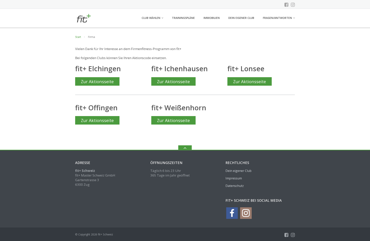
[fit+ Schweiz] (84, 18)
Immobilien (212, 18)
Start (78, 37)
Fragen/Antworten (277, 18)
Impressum (233, 178)
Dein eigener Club (241, 18)
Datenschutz (234, 186)
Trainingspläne (183, 18)
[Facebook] (286, 4)
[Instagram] (293, 4)
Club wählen (151, 18)
